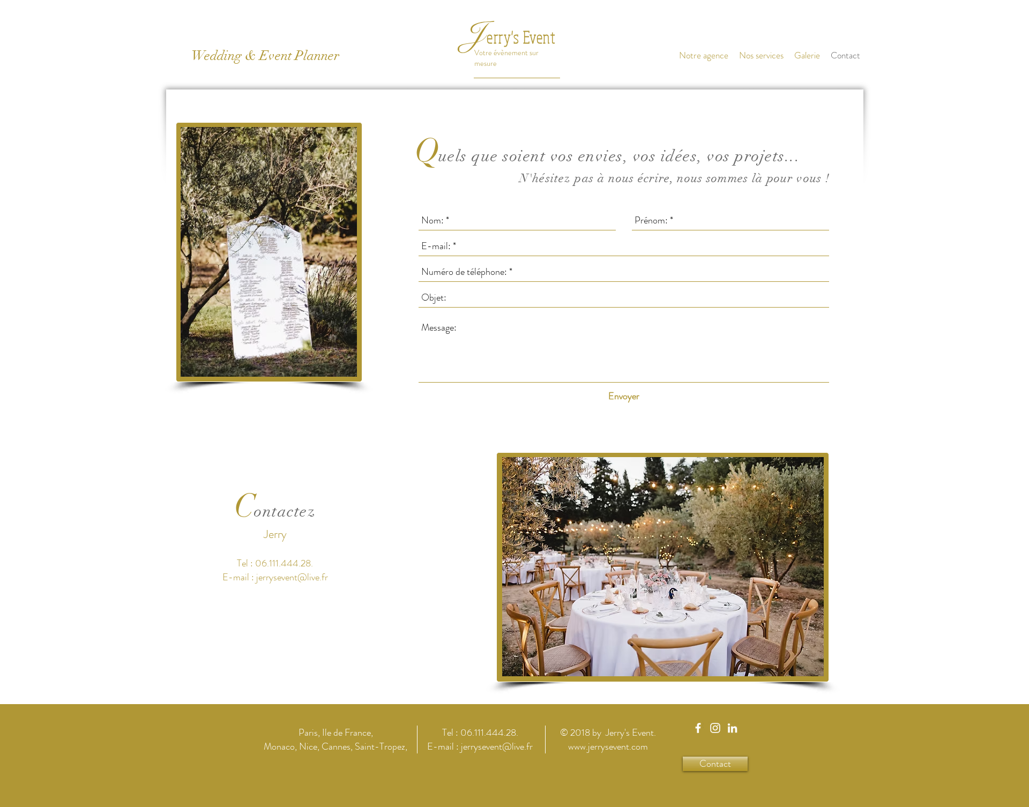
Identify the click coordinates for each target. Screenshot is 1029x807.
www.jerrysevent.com (608, 746)
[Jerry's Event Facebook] (698, 728)
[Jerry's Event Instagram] (715, 728)
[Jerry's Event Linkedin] (732, 728)
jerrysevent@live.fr (292, 577)
